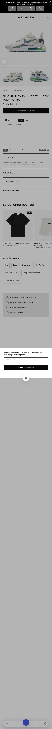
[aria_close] (26, 378)
